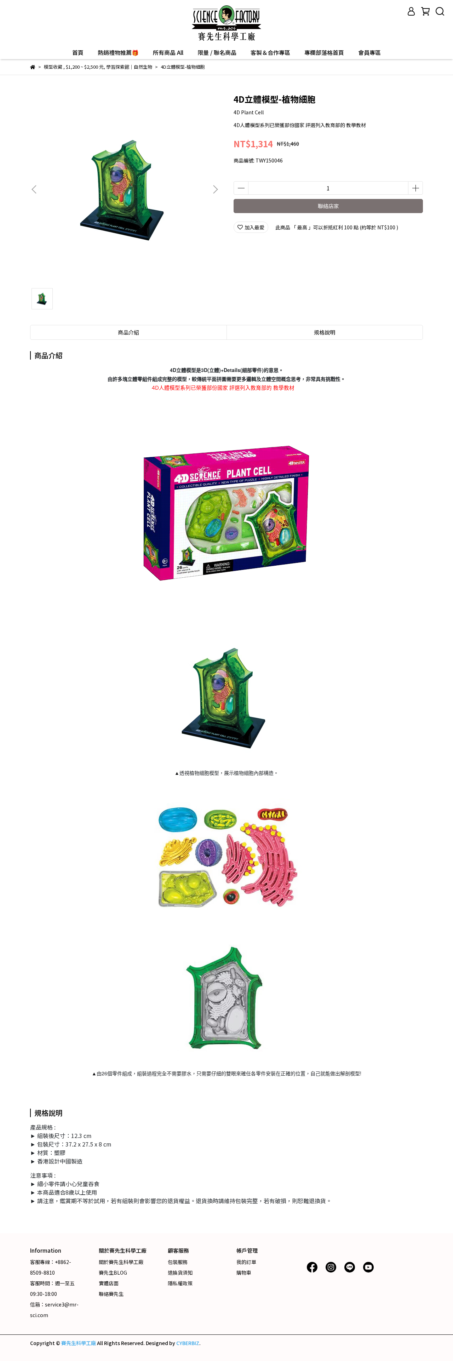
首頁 (78, 52)
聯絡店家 (328, 206)
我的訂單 (246, 1261)
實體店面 (109, 1283)
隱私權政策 (180, 1283)
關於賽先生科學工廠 (121, 1261)
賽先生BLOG (113, 1272)
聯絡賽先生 (111, 1293)
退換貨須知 (180, 1272)
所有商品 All (168, 52)
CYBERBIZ (187, 1342)
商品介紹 (128, 332)
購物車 (243, 1272)
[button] (215, 189)
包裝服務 (178, 1261)
